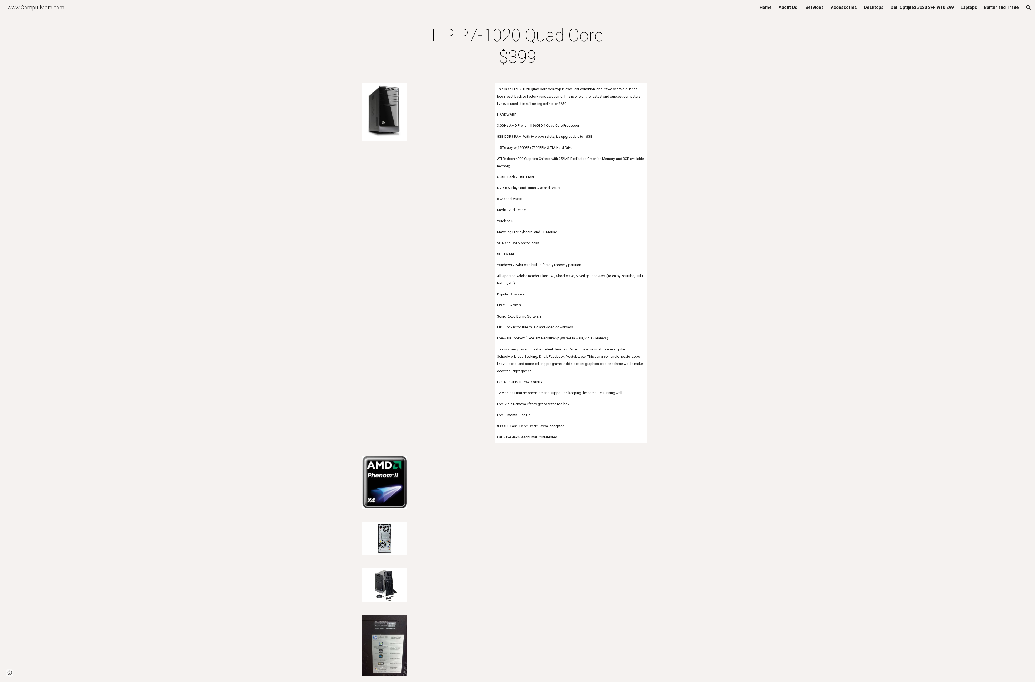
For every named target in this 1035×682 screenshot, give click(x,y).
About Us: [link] (788, 7)
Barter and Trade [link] (1001, 7)
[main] (517, 46)
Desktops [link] (874, 7)
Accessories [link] (844, 7)
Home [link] (766, 7)
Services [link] (814, 7)
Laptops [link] (969, 7)
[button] (1028, 7)
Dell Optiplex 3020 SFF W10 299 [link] (922, 7)
